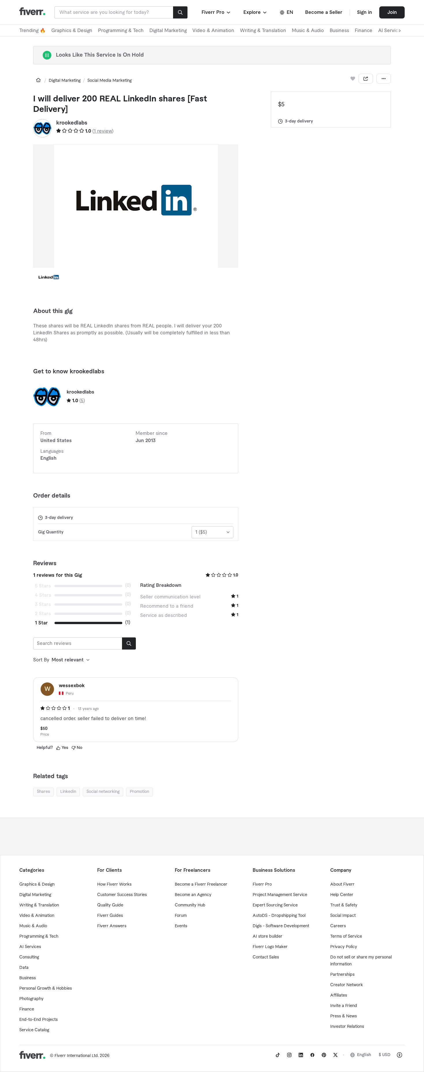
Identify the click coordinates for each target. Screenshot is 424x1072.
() (103, 131)
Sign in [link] (364, 12)
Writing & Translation (263, 30)
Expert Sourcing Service (275, 905)
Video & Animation (213, 30)
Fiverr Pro (262, 884)
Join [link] (392, 12)
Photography (31, 999)
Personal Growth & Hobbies (45, 988)
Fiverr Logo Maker (270, 947)
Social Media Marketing (109, 81)
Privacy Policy (343, 947)
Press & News (343, 1016)
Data (24, 968)
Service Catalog (34, 1030)
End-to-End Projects (38, 1020)
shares (43, 792)
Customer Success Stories (122, 895)
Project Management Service (280, 895)
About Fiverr (342, 884)
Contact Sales (266, 957)
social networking (103, 792)
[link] (38, 80)
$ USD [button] (385, 1055)
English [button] (364, 1055)
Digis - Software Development (281, 926)
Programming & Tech (121, 30)
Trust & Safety (343, 905)
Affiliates (338, 995)
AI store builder (267, 936)
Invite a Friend (343, 1006)
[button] (216, 12)
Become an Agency (193, 895)
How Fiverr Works (114, 884)
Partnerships (342, 975)
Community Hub (190, 905)
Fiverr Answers (111, 926)
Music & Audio (308, 30)
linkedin (68, 792)
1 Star (41, 623)
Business (339, 30)
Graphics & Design (71, 30)
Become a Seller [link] (323, 12)
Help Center (341, 895)
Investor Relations (347, 1027)
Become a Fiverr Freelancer (201, 884)
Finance (363, 30)
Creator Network (346, 985)
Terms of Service (346, 936)
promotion (139, 792)
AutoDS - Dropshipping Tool (279, 916)
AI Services (30, 947)
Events (181, 926)
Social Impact (343, 916)
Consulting (29, 957)
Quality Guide (110, 905)
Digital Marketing (168, 30)
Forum (181, 916)
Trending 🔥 (32, 30)
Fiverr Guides (110, 916)
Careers (338, 926)
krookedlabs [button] (71, 122)
